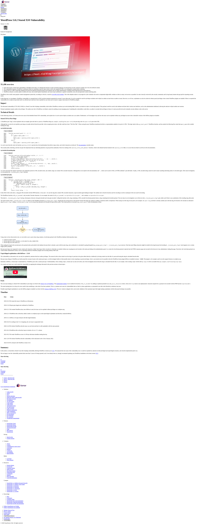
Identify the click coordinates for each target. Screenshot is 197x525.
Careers (8, 445)
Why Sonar (3, 5)
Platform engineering (12, 410)
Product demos (10, 465)
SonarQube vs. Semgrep (13, 486)
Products (3, 4)
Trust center (6, 514)
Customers (9, 448)
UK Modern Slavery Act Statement (12, 517)
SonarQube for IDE (11, 426)
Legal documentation (12, 477)
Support (9, 475)
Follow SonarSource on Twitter (11, 506)
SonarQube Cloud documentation (15, 502)
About (8, 443)
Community (10, 473)
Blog (8, 496)
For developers (10, 414)
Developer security (11, 398)
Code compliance (11, 411)
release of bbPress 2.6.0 (50, 289)
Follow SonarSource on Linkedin (12, 507)
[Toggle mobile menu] (98, 15)
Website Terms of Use (9, 510)
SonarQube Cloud (11, 423)
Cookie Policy (7, 513)
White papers (10, 469)
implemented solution (61, 283)
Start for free (4, 13)
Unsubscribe (7, 518)
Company (3, 12)
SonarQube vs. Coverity (13, 491)
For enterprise (10, 415)
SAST (8, 393)
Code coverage (10, 408)
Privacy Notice (7, 511)
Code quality (10, 403)
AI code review (10, 407)
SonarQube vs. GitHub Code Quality (16, 484)
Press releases (10, 460)
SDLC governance (11, 412)
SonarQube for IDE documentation (15, 503)
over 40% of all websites (58, 94)
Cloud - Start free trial (9, 377)
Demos (5, 380)
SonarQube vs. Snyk (12, 490)
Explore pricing (10, 438)
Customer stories (11, 468)
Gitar (8, 429)
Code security (10, 392)
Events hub (9, 466)
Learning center (10, 499)
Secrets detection (11, 396)
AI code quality (10, 401)
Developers (3, 8)
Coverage (9, 458)
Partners (9, 449)
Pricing (2, 7)
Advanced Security (11, 427)
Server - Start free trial (9, 379)
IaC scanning (10, 417)
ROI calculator (10, 476)
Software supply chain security (14, 397)
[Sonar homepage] (5, 2)
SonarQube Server (11, 425)
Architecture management (13, 418)
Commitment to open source (13, 446)
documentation (82, 145)
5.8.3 (53, 350)
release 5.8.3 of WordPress (47, 283)
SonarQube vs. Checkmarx (13, 488)
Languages (9, 498)
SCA (8, 394)
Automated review (11, 405)
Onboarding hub (11, 472)
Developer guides (11, 471)
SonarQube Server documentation (15, 500)
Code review (10, 404)
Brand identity (10, 453)
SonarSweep (10, 431)
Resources (3, 10)
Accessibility (10, 452)
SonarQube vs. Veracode (13, 487)
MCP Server (10, 430)
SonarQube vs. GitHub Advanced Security (17, 483)
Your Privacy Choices (9, 516)
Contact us (9, 450)
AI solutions (10, 400)
